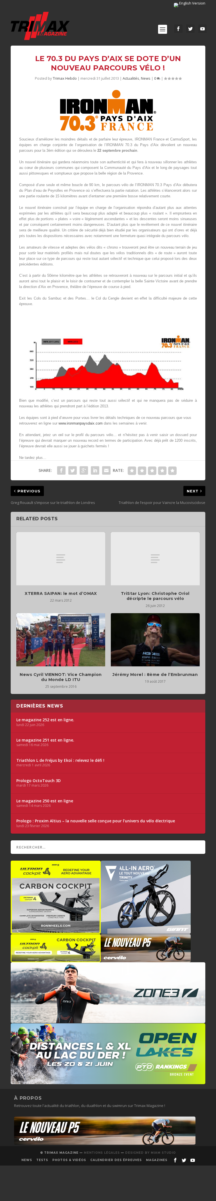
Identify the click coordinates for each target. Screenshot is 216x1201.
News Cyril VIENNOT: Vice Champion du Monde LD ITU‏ (61, 677)
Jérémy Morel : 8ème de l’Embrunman (155, 674)
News (145, 78)
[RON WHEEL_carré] (56, 931)
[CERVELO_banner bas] (104, 1143)
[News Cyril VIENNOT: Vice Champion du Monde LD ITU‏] (60, 639)
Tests (42, 1160)
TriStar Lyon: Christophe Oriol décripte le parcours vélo (155, 596)
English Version (191, 3)
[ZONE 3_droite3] (108, 1020)
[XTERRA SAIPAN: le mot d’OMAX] (60, 558)
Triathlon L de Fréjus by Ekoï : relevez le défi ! (60, 760)
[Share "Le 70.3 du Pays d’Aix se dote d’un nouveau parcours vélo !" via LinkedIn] (95, 470)
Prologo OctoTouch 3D (38, 780)
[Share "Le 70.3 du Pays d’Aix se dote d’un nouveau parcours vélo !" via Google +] (83, 470)
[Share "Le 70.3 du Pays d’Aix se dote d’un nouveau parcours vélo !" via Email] (106, 470)
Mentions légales (102, 1153)
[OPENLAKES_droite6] (108, 1081)
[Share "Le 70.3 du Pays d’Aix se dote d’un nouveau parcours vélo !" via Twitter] (72, 470)
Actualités (131, 78)
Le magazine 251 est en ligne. (45, 740)
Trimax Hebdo (65, 78)
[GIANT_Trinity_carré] (146, 931)
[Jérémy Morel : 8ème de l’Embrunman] (155, 639)
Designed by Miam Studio (150, 1153)
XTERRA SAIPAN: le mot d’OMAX (61, 593)
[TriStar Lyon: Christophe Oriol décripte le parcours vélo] (155, 558)
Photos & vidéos (69, 1160)
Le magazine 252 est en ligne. (45, 719)
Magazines (156, 1160)
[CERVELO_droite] (146, 959)
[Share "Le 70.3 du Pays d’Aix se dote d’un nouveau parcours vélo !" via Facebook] (61, 470)
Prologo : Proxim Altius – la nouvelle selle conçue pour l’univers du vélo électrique (95, 820)
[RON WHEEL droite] (56, 959)
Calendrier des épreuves (116, 1160)
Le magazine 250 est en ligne (44, 800)
